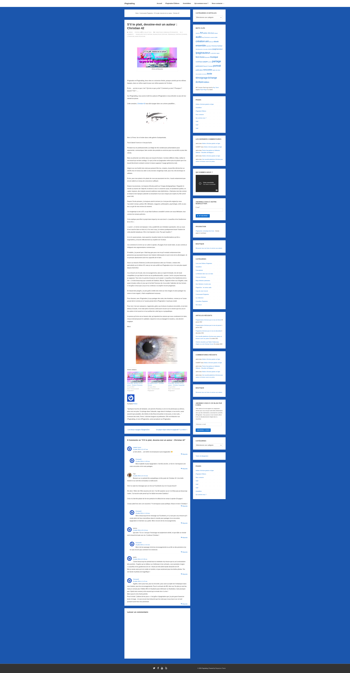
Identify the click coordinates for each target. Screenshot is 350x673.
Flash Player (203, 89)
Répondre (184, 454)
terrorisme (204, 74)
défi (207, 41)
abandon (198, 33)
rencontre (207, 70)
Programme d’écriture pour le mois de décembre (208, 331)
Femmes (214, 46)
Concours (207, 37)
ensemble (201, 45)
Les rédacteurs (200, 298)
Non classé (199, 304)
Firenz (135, 404)
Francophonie (199, 270)
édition (206, 82)
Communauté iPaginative (170, 32)
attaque (216, 33)
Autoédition (187, 3)
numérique (199, 61)
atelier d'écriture (208, 33)
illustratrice (200, 49)
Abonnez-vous (203, 430)
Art (201, 32)
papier (205, 62)
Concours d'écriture (201, 277)
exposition (208, 46)
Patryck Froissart (208, 66)
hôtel (197, 49)
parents (210, 61)
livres (202, 57)
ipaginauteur (157, 34)
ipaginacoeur (217, 49)
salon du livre (216, 70)
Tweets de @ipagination (202, 456)
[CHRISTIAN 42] (157, 350)
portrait (178, 34)
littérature (131, 36)
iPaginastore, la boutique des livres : (205, 231)
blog (203, 37)
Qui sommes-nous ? (201, 3)
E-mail (198, 207)
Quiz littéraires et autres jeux (203, 284)
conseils (212, 37)
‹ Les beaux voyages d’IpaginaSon (138, 429)
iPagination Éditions (172, 3)
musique (214, 57)
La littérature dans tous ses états (204, 273)
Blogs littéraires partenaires (203, 280)
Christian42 (138, 459)
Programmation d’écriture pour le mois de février (208, 320)
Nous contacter (217, 3)
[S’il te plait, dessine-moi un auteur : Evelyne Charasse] (136, 377)
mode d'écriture (140, 36)
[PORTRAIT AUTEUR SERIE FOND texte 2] (157, 57)
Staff (197, 121)
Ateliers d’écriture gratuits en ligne (205, 104)
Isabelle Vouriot (137, 447)
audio (199, 36)
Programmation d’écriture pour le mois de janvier (208, 325)
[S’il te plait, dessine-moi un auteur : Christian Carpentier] (177, 377)
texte (145, 34)
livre (198, 57)
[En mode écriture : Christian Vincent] (157, 377)
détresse (211, 41)
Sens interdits (199, 74)
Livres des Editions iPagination (204, 263)
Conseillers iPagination (202, 301)
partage (149, 34)
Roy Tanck (216, 87)
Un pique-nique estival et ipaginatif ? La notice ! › (171, 429)
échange (184, 34)
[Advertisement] (157, 42)
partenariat (199, 66)
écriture (164, 34)
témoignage (171, 34)
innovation (205, 49)
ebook (216, 42)
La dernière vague (214, 53)
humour (219, 46)
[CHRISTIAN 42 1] (157, 118)
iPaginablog (129, 3)
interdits (210, 49)
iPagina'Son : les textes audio (203, 287)
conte (215, 37)
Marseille (207, 57)
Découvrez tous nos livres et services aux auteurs (209, 248)
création (200, 41)
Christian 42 (141, 103)
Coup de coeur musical (202, 291)
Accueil (159, 3)
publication (199, 70)
